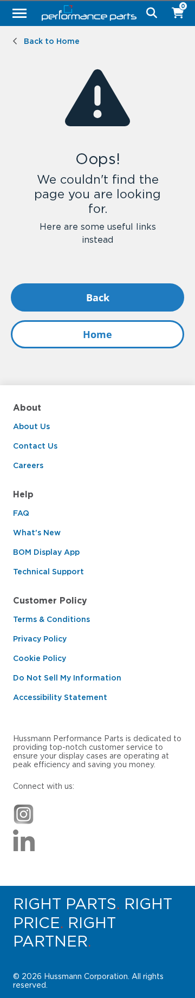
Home (97, 334)
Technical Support (48, 571)
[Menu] (19, 13)
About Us (31, 426)
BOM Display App (46, 552)
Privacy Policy (40, 638)
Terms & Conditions (51, 619)
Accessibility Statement (60, 697)
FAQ (21, 513)
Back (97, 297)
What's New (37, 532)
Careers (28, 465)
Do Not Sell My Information (67, 677)
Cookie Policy (39, 658)
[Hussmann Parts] (93, 13)
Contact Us (35, 446)
